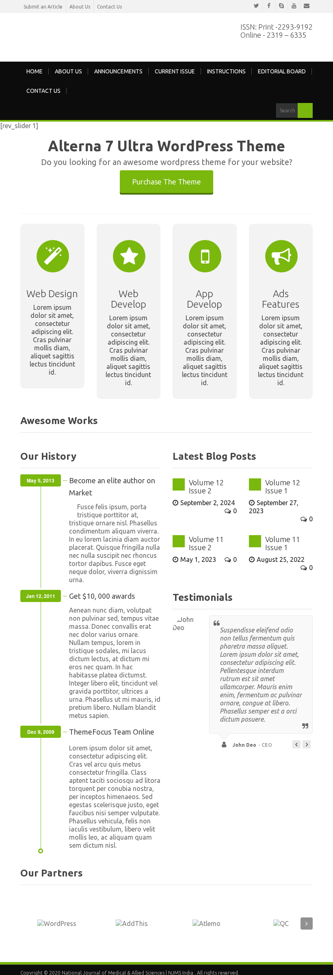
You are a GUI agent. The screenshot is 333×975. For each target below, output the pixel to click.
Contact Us (109, 6)
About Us (79, 6)
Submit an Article (43, 6)
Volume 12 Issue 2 (206, 486)
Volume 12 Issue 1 (282, 486)
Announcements (118, 70)
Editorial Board (282, 70)
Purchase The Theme (166, 180)
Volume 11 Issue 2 (206, 542)
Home (34, 70)
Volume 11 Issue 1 (282, 542)
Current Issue (175, 70)
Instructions (226, 70)
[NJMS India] (121, 35)
